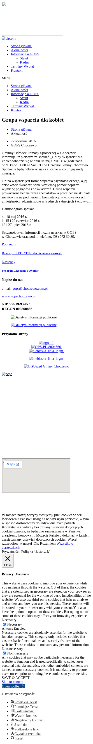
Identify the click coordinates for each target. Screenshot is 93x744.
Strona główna (21, 46)
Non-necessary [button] (12, 649)
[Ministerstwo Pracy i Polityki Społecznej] (46, 343)
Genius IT (84, 507)
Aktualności (19, 50)
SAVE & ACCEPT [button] (16, 678)
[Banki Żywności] (46, 358)
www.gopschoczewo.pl (18, 296)
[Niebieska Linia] (46, 351)
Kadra (24, 62)
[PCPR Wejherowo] (7, 374)
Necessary (14, 624)
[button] (46, 78)
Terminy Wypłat (22, 66)
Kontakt (16, 70)
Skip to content (12, 682)
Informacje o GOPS (25, 54)
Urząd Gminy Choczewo (51, 366)
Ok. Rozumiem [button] (45, 543)
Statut (24, 58)
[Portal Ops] (46, 347)
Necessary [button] (9, 620)
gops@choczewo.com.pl (30, 288)
